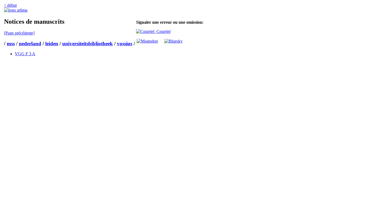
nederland (30, 43)
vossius (124, 43)
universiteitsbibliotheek (87, 43)
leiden (51, 43)
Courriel (162, 31)
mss (11, 43)
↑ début (10, 5)
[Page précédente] (19, 33)
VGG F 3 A (25, 53)
